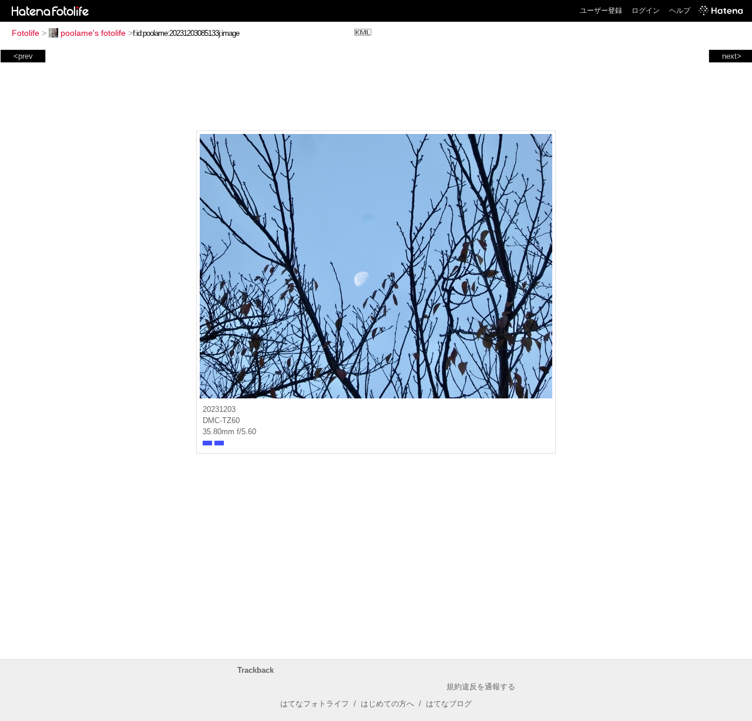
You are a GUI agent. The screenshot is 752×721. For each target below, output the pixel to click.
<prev (23, 56)
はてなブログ (449, 703)
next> (731, 56)
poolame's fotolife (93, 33)
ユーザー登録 (601, 10)
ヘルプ (679, 10)
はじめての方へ (387, 703)
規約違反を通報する (480, 686)
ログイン (646, 10)
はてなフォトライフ (314, 703)
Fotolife (25, 33)
